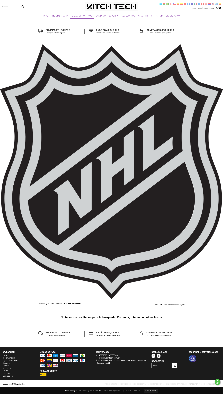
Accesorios (128, 16)
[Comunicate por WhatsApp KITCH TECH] (217, 382)
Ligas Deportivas (82, 16)
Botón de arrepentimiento (210, 384)
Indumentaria (60, 16)
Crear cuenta (197, 8)
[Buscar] (22, 6)
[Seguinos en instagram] (153, 356)
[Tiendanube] (14, 385)
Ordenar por (158, 304)
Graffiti (143, 16)
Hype (45, 16)
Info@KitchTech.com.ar (109, 358)
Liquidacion (173, 16)
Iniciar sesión (209, 8)
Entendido (151, 391)
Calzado (100, 16)
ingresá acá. (193, 384)
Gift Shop (157, 16)
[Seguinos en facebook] (159, 356)
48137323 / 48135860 (108, 355)
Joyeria (113, 16)
